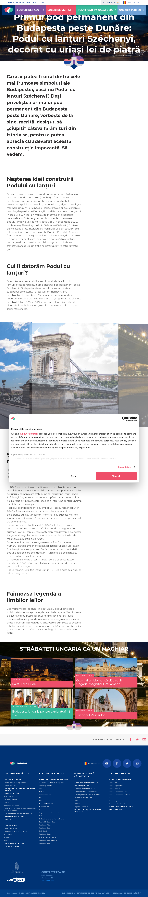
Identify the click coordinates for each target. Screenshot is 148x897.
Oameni (77, 804)
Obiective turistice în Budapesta (51, 783)
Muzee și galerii (10, 799)
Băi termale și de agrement (15, 783)
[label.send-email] (142, 739)
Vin (5, 822)
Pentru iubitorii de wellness (119, 795)
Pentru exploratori (116, 786)
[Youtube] (106, 763)
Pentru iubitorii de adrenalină (120, 798)
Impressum (67, 893)
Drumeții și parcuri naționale (15, 831)
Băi (40, 789)
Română (131, 3)
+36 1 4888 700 (47, 881)
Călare (6, 837)
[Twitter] (127, 763)
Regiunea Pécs (44, 825)
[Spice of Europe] (17, 879)
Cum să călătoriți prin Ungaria (85, 792)
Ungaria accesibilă (81, 807)
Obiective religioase (12, 805)
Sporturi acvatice (10, 828)
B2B (42, 3)
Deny (73, 476)
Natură (42, 792)
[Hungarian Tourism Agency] (17, 868)
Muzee (42, 798)
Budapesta (43, 810)
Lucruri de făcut (29, 10)
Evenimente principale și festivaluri (18, 813)
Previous (37, 330)
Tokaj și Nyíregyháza (47, 822)
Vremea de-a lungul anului (84, 798)
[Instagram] (137, 763)
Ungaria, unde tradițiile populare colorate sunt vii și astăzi (20, 809)
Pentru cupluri (114, 801)
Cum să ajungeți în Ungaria (85, 789)
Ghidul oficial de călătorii (21, 3)
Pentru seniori (114, 789)
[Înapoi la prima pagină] (8, 10)
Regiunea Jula (44, 843)
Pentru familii (114, 783)
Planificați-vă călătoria (95, 10)
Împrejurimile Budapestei (49, 813)
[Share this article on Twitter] (135, 739)
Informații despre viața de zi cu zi (87, 795)
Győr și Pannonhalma (47, 837)
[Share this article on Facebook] (129, 739)
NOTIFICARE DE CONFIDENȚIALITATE (92, 893)
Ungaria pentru (130, 10)
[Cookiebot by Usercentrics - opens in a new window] (124, 419)
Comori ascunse (45, 795)
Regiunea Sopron (46, 828)
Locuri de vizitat (59, 10)
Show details (124, 467)
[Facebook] (117, 763)
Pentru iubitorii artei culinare (120, 804)
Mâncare (7, 819)
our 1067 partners (29, 434)
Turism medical (10, 786)
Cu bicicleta (9, 834)
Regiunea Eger (45, 834)
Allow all (116, 476)
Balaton (42, 816)
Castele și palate (10, 796)
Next (110, 330)
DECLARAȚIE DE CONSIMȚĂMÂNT (127, 893)
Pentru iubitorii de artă (118, 792)
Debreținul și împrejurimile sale (51, 819)
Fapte (76, 801)
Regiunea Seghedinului (48, 840)
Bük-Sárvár (43, 831)
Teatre (6, 802)
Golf (6, 840)
